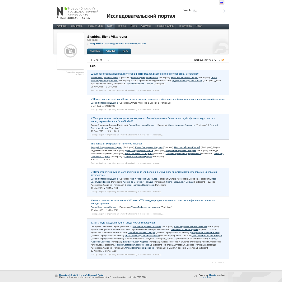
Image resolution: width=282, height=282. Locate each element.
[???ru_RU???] (221, 2)
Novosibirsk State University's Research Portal (81, 275)
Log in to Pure (205, 277)
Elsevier (213, 275)
